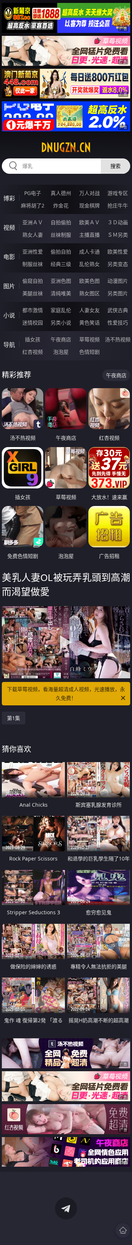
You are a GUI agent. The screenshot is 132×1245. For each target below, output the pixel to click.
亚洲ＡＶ (32, 222)
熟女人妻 (32, 234)
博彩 (9, 198)
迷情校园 (32, 322)
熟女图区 (89, 293)
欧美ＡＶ (89, 222)
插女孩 (32, 339)
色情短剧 (89, 351)
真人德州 (61, 193)
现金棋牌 (89, 205)
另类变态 (117, 263)
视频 (9, 228)
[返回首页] (122, 1230)
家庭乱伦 (61, 310)
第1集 (13, 718)
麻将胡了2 (32, 205)
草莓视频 (89, 339)
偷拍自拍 (61, 251)
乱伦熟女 (89, 263)
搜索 (115, 165)
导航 (9, 345)
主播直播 (89, 234)
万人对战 (89, 193)
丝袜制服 (61, 234)
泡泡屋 (61, 351)
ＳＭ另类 (117, 234)
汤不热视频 (118, 339)
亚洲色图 (61, 280)
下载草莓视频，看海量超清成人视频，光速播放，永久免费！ (66, 693)
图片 (9, 286)
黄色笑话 (89, 322)
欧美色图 (89, 280)
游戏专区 (117, 193)
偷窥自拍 (32, 280)
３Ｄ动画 (117, 222)
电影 (9, 257)
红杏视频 (32, 351)
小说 (9, 315)
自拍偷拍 (61, 222)
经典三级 (61, 263)
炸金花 (61, 205)
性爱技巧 (117, 322)
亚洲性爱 (32, 251)
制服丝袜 (32, 263)
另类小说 (61, 322)
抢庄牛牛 (117, 205)
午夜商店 (61, 339)
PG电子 (32, 193)
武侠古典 (117, 310)
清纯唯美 (61, 293)
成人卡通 (89, 251)
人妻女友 (89, 310)
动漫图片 (117, 280)
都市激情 (32, 310)
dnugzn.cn (66, 147)
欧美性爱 (117, 251)
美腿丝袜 (32, 293)
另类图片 (117, 293)
